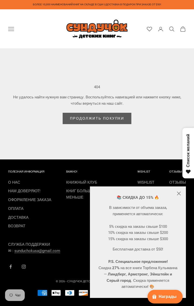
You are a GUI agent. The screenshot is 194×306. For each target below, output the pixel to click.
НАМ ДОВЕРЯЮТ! (24, 191)
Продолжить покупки (97, 118)
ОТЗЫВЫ (177, 182)
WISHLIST (145, 182)
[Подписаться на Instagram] (23, 266)
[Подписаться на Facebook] (10, 266)
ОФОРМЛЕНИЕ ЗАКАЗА (29, 200)
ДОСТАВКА (18, 217)
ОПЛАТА (15, 208)
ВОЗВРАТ (16, 226)
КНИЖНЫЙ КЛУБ (81, 182)
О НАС (14, 182)
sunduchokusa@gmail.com (37, 250)
